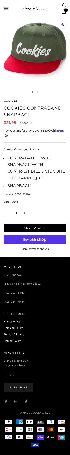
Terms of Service (14, 334)
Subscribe (19, 387)
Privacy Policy (12, 321)
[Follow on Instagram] (16, 401)
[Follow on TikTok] (26, 401)
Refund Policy (12, 341)
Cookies (11, 100)
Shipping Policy (13, 328)
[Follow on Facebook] (6, 401)
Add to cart (35, 228)
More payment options (35, 249)
